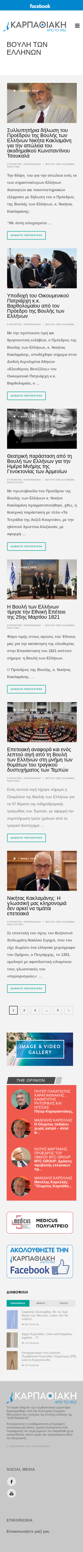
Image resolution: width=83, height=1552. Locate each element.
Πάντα (64, 1303)
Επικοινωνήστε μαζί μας (28, 1531)
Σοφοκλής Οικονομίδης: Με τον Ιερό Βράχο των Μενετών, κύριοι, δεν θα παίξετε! (45, 1315)
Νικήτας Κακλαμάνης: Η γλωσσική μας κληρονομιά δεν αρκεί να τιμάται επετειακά (36, 905)
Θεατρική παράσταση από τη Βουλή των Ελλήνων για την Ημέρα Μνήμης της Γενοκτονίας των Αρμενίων (39, 463)
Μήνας (41, 1303)
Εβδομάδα (18, 1303)
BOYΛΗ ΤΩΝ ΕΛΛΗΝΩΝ (59, 164)
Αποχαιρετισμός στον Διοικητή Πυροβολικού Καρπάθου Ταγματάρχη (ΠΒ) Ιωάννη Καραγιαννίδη (49, 1356)
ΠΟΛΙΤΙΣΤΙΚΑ (15, 482)
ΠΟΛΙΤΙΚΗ (13, 167)
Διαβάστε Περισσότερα (26, 235)
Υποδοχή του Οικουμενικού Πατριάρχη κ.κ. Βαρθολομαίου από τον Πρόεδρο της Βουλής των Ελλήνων (38, 306)
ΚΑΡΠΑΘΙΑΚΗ (32, 164)
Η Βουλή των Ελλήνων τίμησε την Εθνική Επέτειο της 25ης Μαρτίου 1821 (36, 612)
